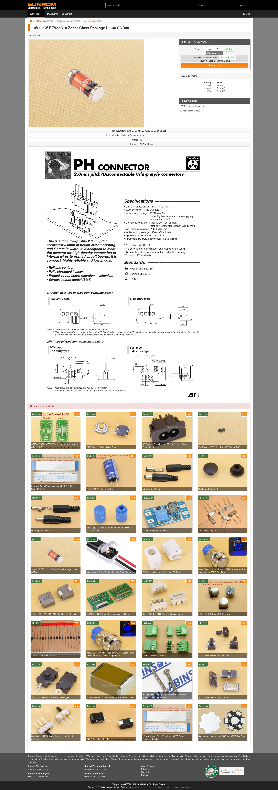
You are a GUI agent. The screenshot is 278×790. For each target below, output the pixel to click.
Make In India (177, 756)
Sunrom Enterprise (93, 773)
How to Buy (146, 771)
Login (247, 13)
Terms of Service (183, 787)
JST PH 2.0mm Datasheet (192, 106)
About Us (53, 13)
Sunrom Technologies (38, 773)
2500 (207, 57)
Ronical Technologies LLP (97, 766)
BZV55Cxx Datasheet (190, 110)
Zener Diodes (92, 20)
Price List (145, 769)
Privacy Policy (170, 787)
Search (203, 5)
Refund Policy (139, 787)
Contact (68, 13)
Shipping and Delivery (154, 787)
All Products (43, 20)
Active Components (68, 20)
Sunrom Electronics (37, 766)
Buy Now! (216, 65)
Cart (244, 5)
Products (36, 13)
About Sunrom (147, 766)
